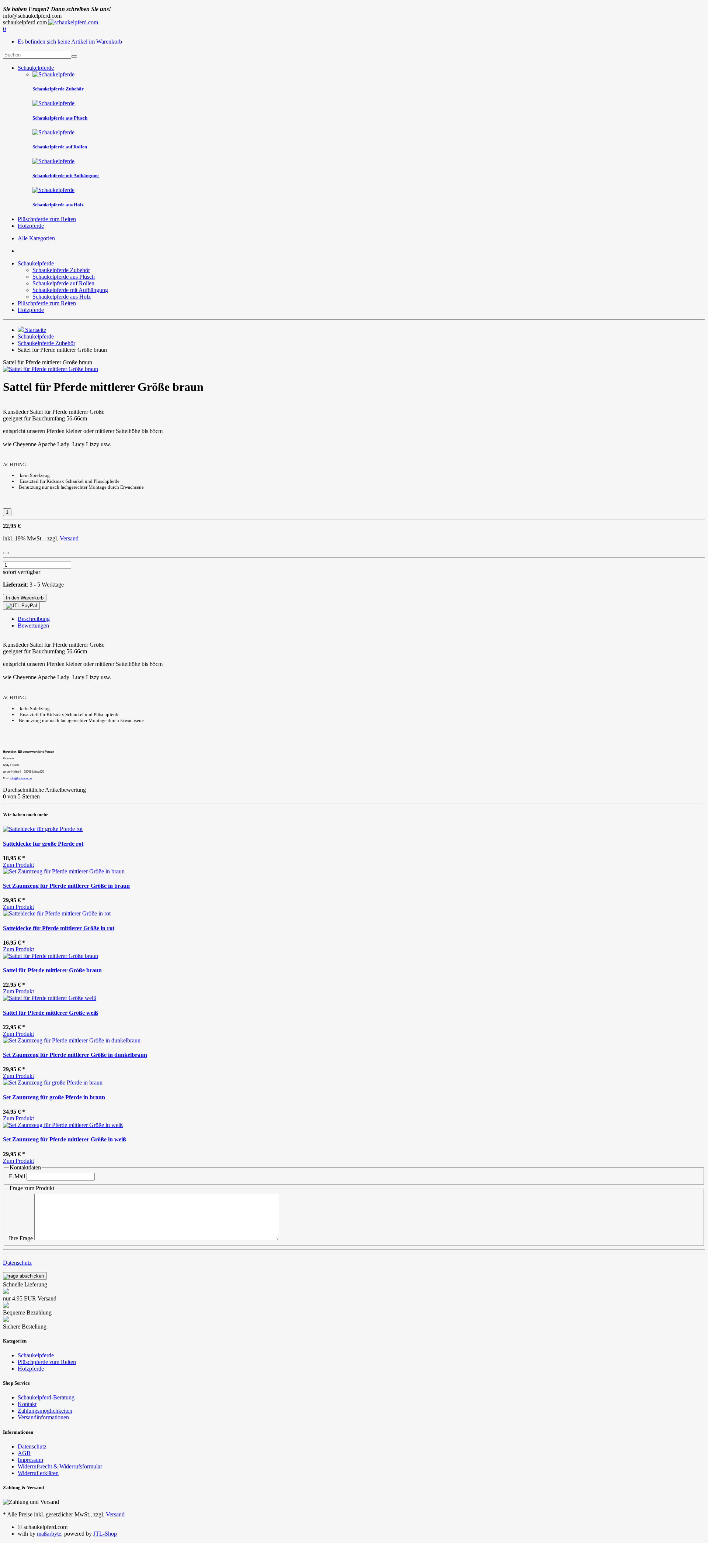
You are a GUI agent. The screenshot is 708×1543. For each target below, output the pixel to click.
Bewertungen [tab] (33, 625)
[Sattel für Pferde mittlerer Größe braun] (50, 369)
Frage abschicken (25, 1276)
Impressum (30, 1460)
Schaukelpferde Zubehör (61, 270)
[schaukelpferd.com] (73, 22)
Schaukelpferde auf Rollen (63, 283)
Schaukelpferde (36, 68)
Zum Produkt (18, 865)
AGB (24, 1453)
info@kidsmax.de (21, 778)
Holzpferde (31, 226)
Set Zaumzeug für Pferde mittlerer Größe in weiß (64, 1139)
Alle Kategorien (36, 238)
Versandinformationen (43, 1417)
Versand (69, 538)
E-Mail (17, 1176)
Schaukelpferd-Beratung (46, 1397)
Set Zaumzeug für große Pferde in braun (54, 1097)
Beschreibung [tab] (34, 619)
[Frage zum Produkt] (6, 553)
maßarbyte (49, 1533)
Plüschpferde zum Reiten (47, 219)
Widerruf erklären (38, 1473)
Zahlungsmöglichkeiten (45, 1411)
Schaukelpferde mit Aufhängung (70, 290)
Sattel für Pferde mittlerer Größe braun (52, 970)
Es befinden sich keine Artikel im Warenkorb (70, 41)
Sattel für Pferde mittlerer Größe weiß (50, 1013)
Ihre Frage (21, 1238)
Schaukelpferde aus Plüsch (63, 277)
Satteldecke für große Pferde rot (43, 844)
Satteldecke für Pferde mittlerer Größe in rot (58, 928)
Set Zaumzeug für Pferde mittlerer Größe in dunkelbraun (75, 1055)
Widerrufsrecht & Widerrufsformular (60, 1466)
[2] (21, 606)
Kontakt (27, 1404)
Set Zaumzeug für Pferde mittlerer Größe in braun (66, 886)
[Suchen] (74, 56)
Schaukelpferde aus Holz (61, 296)
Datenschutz (17, 1263)
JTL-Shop (105, 1533)
